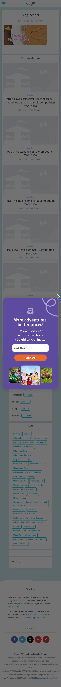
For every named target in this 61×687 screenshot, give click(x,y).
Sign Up (30, 358)
